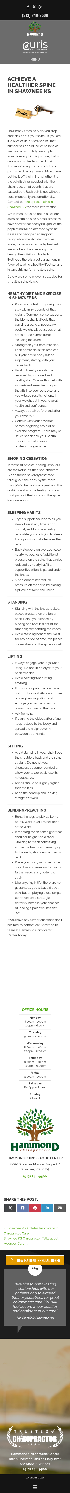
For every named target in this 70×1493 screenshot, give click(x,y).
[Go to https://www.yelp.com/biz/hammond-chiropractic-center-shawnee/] (40, 7)
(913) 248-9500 (35, 15)
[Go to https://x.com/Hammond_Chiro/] (34, 7)
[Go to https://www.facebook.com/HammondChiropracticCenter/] (28, 7)
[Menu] (35, 1487)
